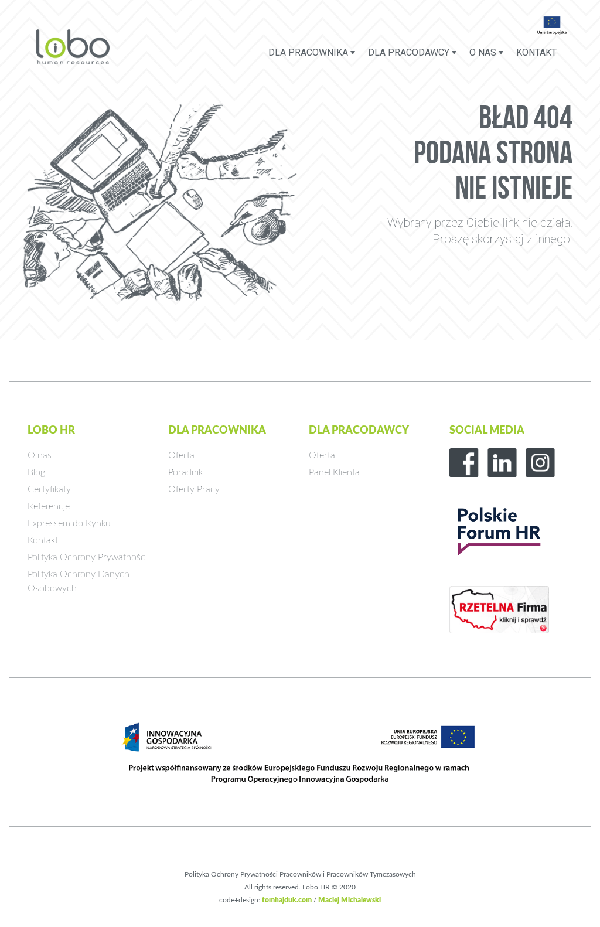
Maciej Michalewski (349, 900)
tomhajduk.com (287, 900)
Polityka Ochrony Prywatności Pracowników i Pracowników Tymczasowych (300, 874)
